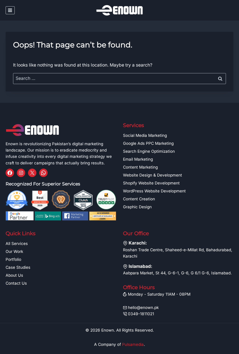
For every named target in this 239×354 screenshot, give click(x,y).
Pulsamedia (133, 344)
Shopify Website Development (151, 183)
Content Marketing (140, 167)
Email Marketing (138, 159)
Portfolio (13, 259)
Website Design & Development (152, 175)
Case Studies (18, 267)
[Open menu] (10, 10)
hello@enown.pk (143, 307)
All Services (17, 243)
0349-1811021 (141, 314)
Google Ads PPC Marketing (148, 143)
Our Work (14, 251)
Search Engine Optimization (149, 151)
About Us (14, 275)
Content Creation (139, 199)
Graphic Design (137, 207)
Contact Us (16, 283)
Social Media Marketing (145, 135)
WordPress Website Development (154, 191)
